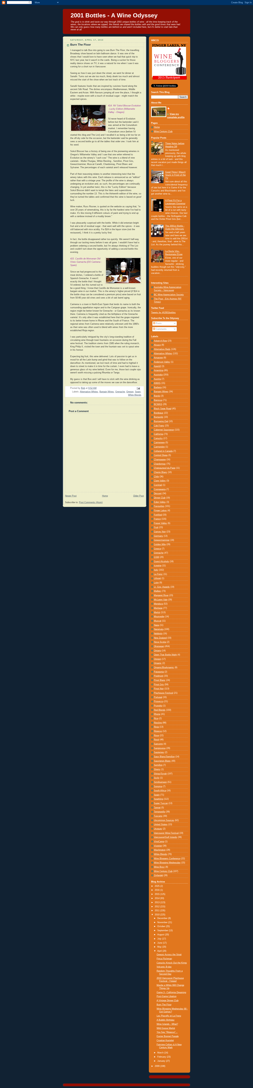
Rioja (156, 727)
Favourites (159, 506)
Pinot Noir (159, 688)
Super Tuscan (161, 803)
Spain (138, 392)
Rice (156, 718)
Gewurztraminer (162, 540)
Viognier (158, 846)
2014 (157, 898)
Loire (156, 582)
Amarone (158, 357)
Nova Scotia (160, 642)
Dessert (158, 493)
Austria (157, 379)
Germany (158, 536)
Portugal (158, 697)
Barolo (157, 396)
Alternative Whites (89, 392)
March (160, 1053)
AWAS (157, 383)
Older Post (138, 496)
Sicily (156, 778)
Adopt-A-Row (160, 341)
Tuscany (158, 816)
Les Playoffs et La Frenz (169, 1016)
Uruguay (158, 829)
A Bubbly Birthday (166, 1020)
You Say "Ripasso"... (167, 1032)
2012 (157, 906)
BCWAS (158, 404)
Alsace (157, 345)
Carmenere (159, 442)
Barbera (158, 387)
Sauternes (159, 752)
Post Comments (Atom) (91, 502)
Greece (157, 549)
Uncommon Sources (164, 820)
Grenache (120, 392)
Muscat (157, 621)
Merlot (157, 612)
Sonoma (158, 786)
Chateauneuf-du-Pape (164, 468)
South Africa (160, 790)
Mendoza (158, 604)
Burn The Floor (164, 1004)
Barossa (158, 400)
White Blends (134, 395)
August (161, 934)
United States (160, 824)
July (159, 939)
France (157, 519)
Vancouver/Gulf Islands (165, 837)
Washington (160, 850)
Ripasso (158, 731)
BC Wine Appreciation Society (169, 294)
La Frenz (158, 574)
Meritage (158, 608)
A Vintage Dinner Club (167, 1000)
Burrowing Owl (161, 421)
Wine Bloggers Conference (167, 858)
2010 (157, 914)
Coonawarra (160, 489)
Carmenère (159, 447)
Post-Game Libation (166, 996)
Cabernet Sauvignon (164, 430)
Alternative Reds (162, 349)
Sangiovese (160, 748)
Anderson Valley (162, 362)
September (163, 930)
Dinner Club (159, 498)
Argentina (158, 370)
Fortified (158, 515)
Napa (156, 625)
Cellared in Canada (163, 451)
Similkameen (160, 782)
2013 (157, 902)
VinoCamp (159, 841)
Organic (158, 663)
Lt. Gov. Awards (162, 587)
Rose (156, 735)
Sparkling (158, 799)
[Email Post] (138, 388)
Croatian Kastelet (165, 1040)
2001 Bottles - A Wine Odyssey (114, 15)
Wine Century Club (163, 131)
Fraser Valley (160, 523)
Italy (156, 570)
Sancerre (158, 744)
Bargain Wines (106, 392)
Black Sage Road (162, 408)
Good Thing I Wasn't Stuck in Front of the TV (175, 175)
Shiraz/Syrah (160, 773)
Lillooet (157, 578)
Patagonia (159, 672)
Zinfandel (158, 875)
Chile (156, 476)
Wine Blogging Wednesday (167, 862)
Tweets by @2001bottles (163, 312)
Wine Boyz (159, 867)
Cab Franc (159, 425)
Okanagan (159, 646)
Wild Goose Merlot (166, 1028)
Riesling (158, 723)
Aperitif (157, 366)
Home (105, 496)
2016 (157, 890)
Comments (161, 329)
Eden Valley (160, 502)
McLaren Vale (160, 599)
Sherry (157, 769)
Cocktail (158, 485)
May (159, 947)
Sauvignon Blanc (162, 761)
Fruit (156, 527)
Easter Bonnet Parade (168, 1036)
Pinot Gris (159, 684)
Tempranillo (159, 812)
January (161, 1061)
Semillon (158, 765)
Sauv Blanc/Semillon (164, 756)
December (162, 918)
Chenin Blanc (160, 472)
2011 (157, 910)
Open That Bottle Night (165, 655)
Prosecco (158, 701)
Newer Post (71, 496)
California (158, 434)
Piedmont (158, 676)
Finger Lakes (160, 510)
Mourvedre (159, 616)
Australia (158, 375)
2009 (157, 1066)
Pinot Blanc (159, 680)
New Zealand (160, 638)
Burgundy (158, 417)
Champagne (160, 459)
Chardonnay (160, 464)
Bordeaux (158, 413)
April (159, 951)
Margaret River (161, 595)
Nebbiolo (158, 633)
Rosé (156, 739)
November (162, 922)
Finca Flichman (164, 959)
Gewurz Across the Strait (169, 954)
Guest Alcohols (161, 561)
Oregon (130, 392)
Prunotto (158, 706)
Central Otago (161, 455)
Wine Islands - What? (167, 1024)
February (162, 1057)
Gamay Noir (160, 531)
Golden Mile (160, 544)
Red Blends (159, 710)
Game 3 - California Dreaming (171, 992)
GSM (156, 557)
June (160, 943)
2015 (157, 894)
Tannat (157, 807)
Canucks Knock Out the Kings (172, 963)
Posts (158, 323)
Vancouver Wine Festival (166, 833)
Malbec (157, 591)
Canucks (158, 438)
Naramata (159, 629)
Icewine (157, 565)
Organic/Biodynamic (164, 667)
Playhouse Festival (163, 693)
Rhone (157, 714)
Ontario (157, 650)
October (161, 926)
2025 (157, 886)
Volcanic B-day (164, 967)
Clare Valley (160, 481)
